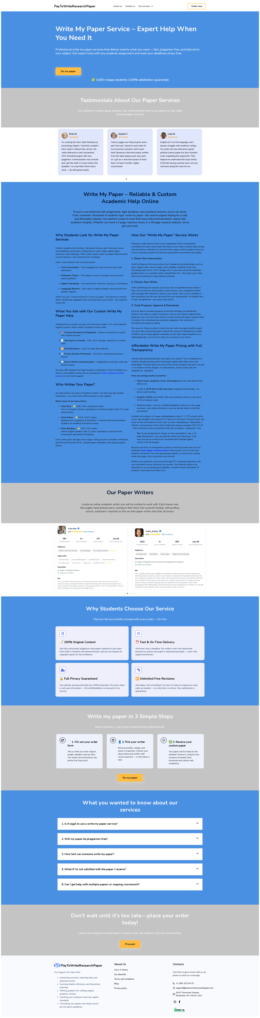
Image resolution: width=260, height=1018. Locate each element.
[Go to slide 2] (127, 593)
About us (117, 6)
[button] (57, 152)
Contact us (130, 6)
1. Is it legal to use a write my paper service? (90, 824)
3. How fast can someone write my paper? (88, 854)
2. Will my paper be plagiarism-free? (85, 839)
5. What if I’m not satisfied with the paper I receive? (94, 869)
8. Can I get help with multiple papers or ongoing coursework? (101, 884)
